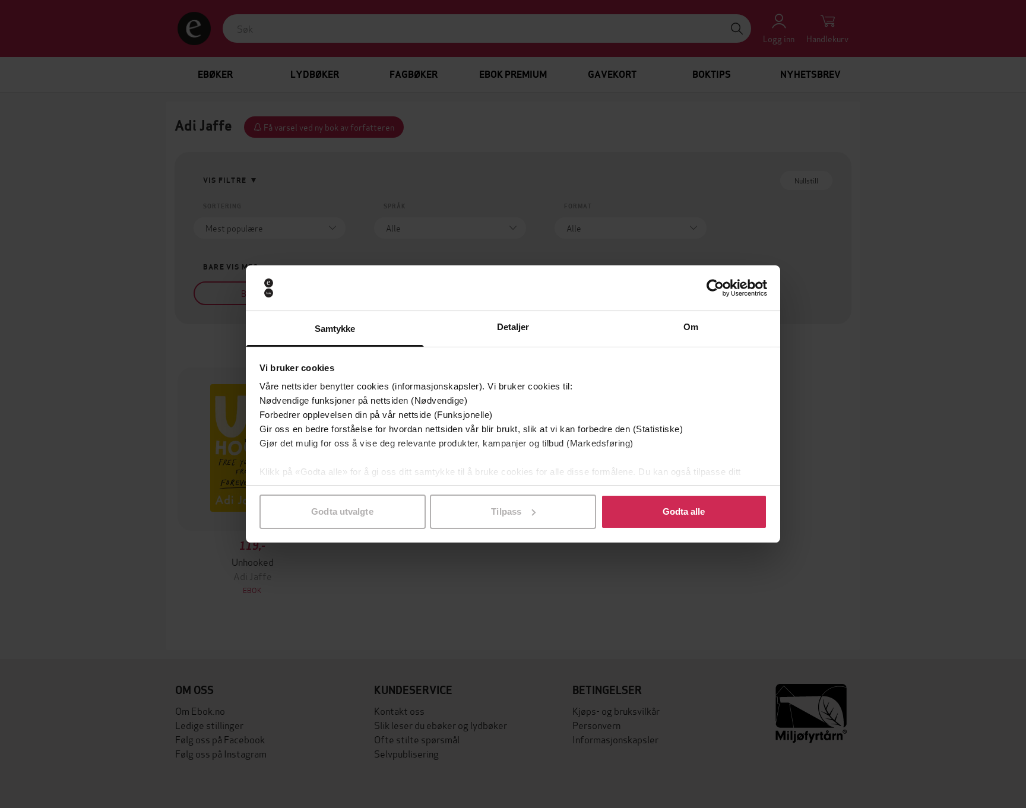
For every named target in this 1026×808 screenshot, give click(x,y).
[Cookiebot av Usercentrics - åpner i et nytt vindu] (715, 288)
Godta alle (684, 511)
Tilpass (506, 511)
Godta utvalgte (342, 511)
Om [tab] (690, 327)
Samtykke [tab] (335, 329)
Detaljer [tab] (513, 327)
